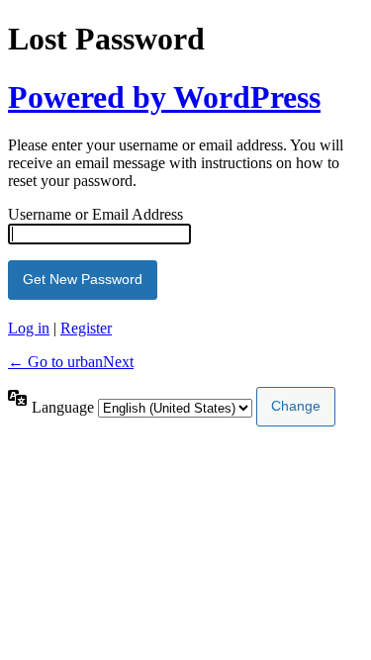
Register (86, 328)
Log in (28, 328)
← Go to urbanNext (71, 361)
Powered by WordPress (164, 97)
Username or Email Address (95, 214)
